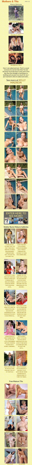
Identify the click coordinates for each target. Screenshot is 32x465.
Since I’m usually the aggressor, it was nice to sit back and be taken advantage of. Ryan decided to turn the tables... (21, 372)
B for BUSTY (10, 415)
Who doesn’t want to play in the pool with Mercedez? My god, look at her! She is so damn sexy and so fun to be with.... (21, 342)
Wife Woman (10, 464)
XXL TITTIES (10, 447)
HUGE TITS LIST (22, 399)
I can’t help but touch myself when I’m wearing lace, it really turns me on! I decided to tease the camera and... (21, 249)
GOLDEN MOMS (22, 415)
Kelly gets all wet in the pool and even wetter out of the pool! (9, 369)
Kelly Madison (18, 81)
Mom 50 (10, 399)
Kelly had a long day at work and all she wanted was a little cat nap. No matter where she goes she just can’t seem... (22, 311)
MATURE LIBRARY (21, 447)
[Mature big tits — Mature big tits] (10, 1)
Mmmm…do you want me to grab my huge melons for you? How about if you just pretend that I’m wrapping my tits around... (21, 281)
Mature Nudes (22, 464)
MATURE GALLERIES (10, 431)
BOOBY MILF (21, 431)
